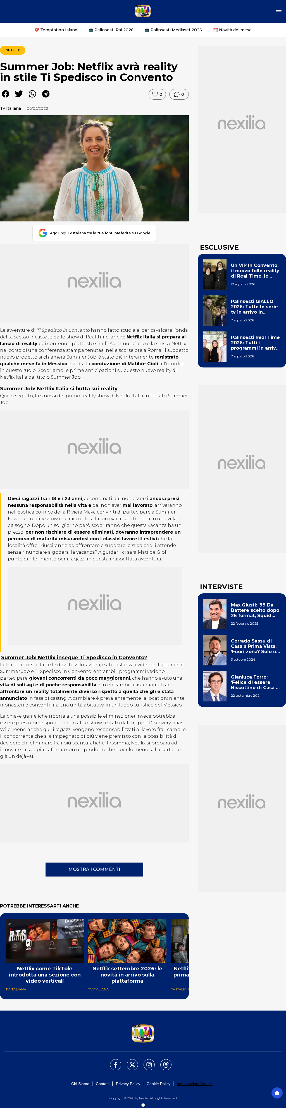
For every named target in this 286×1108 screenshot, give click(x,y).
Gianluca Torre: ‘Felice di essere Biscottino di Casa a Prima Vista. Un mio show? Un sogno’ (255, 682)
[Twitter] (129, 1061)
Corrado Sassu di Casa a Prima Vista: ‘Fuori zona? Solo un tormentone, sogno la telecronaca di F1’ (255, 646)
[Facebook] (112, 1061)
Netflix (13, 50)
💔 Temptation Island (55, 29)
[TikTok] (162, 1061)
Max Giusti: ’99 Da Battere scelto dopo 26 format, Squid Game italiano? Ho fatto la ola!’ (255, 610)
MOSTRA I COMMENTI (94, 869)
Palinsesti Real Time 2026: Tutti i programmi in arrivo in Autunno (255, 343)
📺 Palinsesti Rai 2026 (111, 29)
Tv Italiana (10, 108)
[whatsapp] (32, 98)
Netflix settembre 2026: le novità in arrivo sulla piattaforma (127, 975)
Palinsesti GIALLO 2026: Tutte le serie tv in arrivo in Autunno (254, 307)
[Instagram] (146, 1061)
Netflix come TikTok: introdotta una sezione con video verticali (45, 975)
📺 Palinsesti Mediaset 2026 (173, 29)
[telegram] (45, 98)
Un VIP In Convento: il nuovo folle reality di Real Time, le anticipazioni (255, 271)
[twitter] (19, 98)
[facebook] (5, 98)
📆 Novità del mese (232, 29)
